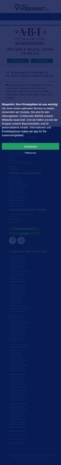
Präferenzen (30, 152)
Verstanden (30, 146)
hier (36, 131)
